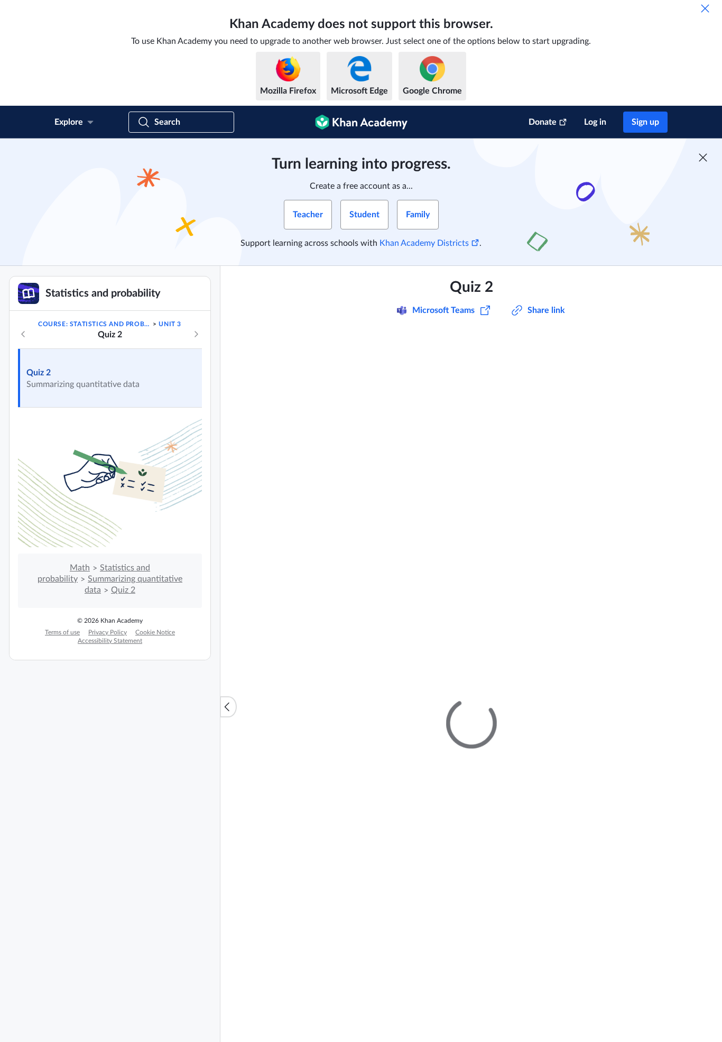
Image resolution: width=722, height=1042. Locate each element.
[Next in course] (196, 334)
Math (80, 568)
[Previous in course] (23, 334)
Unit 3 (170, 324)
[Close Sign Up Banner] (703, 157)
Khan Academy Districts (424, 243)
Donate (543, 122)
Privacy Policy (107, 632)
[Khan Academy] (361, 122)
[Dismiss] (705, 8)
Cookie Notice (155, 632)
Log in (595, 122)
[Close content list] (228, 706)
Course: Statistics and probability (94, 324)
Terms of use (62, 632)
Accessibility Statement (110, 641)
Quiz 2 (38, 372)
